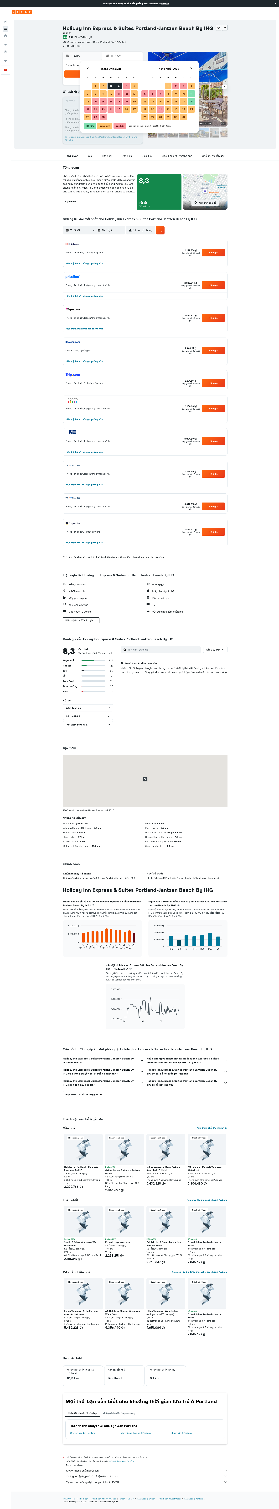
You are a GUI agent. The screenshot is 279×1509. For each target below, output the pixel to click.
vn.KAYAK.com (69, 1499)
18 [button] (119, 101)
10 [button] (111, 93)
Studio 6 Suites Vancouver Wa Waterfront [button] (80, 1244)
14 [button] (88, 101)
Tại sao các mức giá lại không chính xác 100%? (92, 1482)
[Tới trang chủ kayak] (22, 12)
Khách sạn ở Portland (181, 1432)
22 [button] (95, 109)
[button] (275, 3)
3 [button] (111, 86)
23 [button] (103, 109)
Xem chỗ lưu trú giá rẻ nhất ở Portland (207, 1199)
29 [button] (95, 117)
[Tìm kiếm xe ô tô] (5, 35)
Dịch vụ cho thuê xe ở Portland (135, 1432)
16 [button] (103, 101)
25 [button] (118, 109)
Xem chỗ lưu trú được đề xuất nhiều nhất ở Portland (199, 1272)
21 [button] (88, 109)
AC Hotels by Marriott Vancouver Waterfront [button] (205, 1168)
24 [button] (110, 109)
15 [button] (95, 101)
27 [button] (134, 109)
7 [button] (87, 93)
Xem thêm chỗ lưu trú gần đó (212, 1127)
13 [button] (134, 93)
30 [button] (103, 117)
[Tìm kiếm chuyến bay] (5, 22)
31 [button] (183, 117)
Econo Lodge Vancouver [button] (118, 1242)
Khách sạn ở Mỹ (127, 1499)
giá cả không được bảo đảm (121, 1461)
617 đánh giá (85, 37)
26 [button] (126, 109)
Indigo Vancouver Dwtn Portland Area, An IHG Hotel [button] (163, 1168)
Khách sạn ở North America (104, 1499)
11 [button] (119, 93)
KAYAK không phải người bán (82, 1470)
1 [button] (95, 86)
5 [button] (126, 86)
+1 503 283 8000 (72, 46)
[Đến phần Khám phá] (5, 45)
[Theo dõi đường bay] (5, 51)
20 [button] (134, 101)
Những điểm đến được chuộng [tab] (119, 1413)
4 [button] (118, 86)
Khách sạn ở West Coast (170, 1499)
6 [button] (134, 86)
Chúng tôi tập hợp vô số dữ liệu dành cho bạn (92, 1476)
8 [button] (95, 93)
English (165, 3)
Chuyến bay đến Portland (82, 1432)
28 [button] (87, 117)
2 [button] (103, 86)
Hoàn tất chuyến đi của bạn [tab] (82, 1413)
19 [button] (126, 101)
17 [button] (111, 101)
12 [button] (126, 93)
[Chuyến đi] (5, 61)
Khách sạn (83, 1499)
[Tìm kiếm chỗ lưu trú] (5, 29)
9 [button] (103, 93)
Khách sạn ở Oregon (146, 1499)
